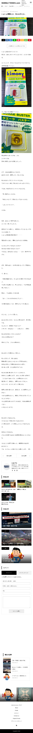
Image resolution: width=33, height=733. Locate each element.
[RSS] (16, 725)
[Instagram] (17, 470)
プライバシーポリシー (16, 721)
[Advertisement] (16, 633)
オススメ (16, 713)
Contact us (16, 715)
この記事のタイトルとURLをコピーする (16, 46)
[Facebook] (12, 470)
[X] (14, 470)
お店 (5, 530)
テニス (4, 18)
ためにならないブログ (16, 705)
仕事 (5, 548)
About (16, 707)
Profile (16, 710)
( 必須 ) (9, 581)
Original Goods (16, 718)
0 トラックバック (24, 572)
